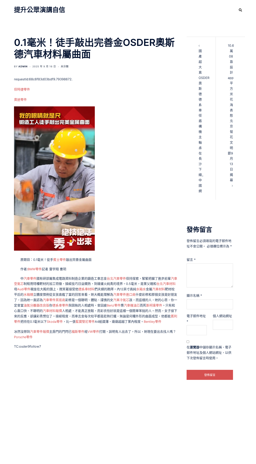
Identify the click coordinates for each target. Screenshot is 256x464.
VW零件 (93, 332)
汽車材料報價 (52, 311)
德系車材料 (86, 289)
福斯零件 (78, 332)
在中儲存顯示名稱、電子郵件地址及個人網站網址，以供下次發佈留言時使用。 (209, 352)
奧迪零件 (20, 100)
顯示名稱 (194, 296)
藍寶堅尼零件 (85, 322)
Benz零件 (114, 305)
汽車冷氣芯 (121, 300)
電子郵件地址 (196, 318)
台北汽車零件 (116, 278)
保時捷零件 (22, 89)
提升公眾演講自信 (39, 10)
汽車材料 (158, 289)
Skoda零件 (55, 322)
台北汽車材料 (166, 284)
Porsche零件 (23, 337)
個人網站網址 (222, 316)
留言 (191, 260)
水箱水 (141, 289)
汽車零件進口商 (124, 295)
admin (23, 66)
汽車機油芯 (132, 305)
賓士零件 (59, 260)
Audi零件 (23, 289)
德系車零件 (60, 305)
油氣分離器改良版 (36, 305)
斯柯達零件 (154, 305)
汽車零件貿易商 (54, 300)
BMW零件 (35, 269)
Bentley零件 (152, 322)
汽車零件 (30, 278)
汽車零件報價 (39, 332)
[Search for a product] (240, 10)
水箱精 (28, 295)
